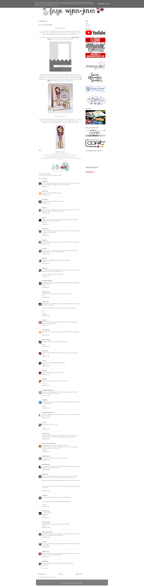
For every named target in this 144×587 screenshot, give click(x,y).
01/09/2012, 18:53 (45, 287)
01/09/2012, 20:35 (46, 315)
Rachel (43, 268)
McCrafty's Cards (46, 281)
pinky (43, 370)
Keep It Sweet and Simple (47, 443)
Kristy (49, 39)
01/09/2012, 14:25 (45, 195)
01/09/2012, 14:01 (45, 186)
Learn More (101, 4)
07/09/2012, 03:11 (45, 557)
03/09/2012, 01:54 (46, 506)
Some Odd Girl (75, 37)
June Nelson (45, 464)
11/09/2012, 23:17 (45, 565)
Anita (43, 208)
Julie (43, 320)
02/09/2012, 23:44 (46, 491)
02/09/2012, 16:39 (46, 460)
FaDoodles (88, 25)
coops (43, 379)
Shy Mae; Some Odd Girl (62, 153)
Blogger (80, 583)
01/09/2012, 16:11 (45, 224)
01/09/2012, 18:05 (45, 254)
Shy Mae (44, 175)
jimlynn (44, 351)
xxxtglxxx (44, 302)
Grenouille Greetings (46, 390)
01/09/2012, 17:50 (45, 244)
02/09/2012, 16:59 (46, 470)
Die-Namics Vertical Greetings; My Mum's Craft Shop (63, 155)
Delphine (44, 561)
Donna (43, 240)
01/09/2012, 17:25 (45, 235)
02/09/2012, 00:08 (46, 395)
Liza (43, 422)
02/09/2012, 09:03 (46, 429)
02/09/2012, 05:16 (46, 408)
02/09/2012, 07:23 (46, 418)
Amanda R (44, 551)
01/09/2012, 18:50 (45, 276)
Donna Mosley (45, 340)
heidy (43, 258)
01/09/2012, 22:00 (46, 346)
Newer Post (42, 574)
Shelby (43, 400)
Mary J (43, 199)
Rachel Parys (45, 456)
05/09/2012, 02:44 (46, 547)
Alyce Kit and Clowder (47, 413)
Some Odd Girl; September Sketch (54, 175)
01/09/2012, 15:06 (45, 213)
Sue (43, 218)
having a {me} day (46, 532)
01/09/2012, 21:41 (45, 335)
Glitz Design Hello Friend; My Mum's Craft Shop (62, 157)
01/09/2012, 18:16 (45, 263)
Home (60, 574)
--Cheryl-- (44, 504)
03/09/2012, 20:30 (46, 518)
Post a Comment (44, 568)
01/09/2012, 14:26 (45, 203)
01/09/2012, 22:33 (46, 366)
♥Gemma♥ (44, 511)
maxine (43, 191)
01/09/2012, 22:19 (46, 356)
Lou (43, 361)
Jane (43, 248)
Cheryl (43, 495)
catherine (44, 229)
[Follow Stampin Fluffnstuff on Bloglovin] (92, 168)
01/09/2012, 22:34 (46, 374)
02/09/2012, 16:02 (46, 451)
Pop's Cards (44, 330)
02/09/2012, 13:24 (46, 439)
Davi (43, 542)
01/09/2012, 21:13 (45, 325)
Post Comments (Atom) (50, 577)
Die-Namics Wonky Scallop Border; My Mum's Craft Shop (56, 158)
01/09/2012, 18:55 (45, 297)
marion (43, 181)
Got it (108, 4)
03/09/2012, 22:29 (46, 527)
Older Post (79, 574)
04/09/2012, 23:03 (46, 537)
